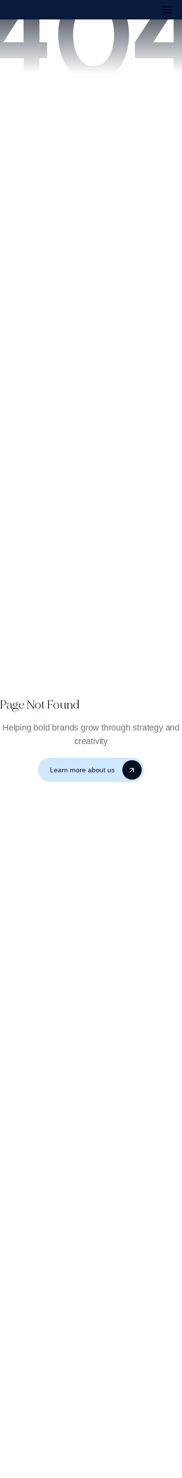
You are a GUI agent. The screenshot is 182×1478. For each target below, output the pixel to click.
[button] (167, 10)
